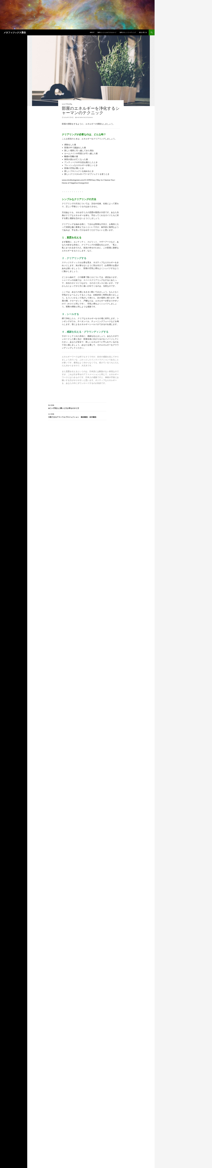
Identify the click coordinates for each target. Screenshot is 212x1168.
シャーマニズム (67, 104)
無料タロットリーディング (128, 32)
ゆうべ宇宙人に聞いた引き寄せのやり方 (63, 406)
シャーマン (5, 398)
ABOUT (92, 32)
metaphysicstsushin (85, 117)
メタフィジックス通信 (15, 32)
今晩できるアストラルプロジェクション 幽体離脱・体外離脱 (72, 415)
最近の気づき (143, 32)
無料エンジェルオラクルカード (107, 32)
